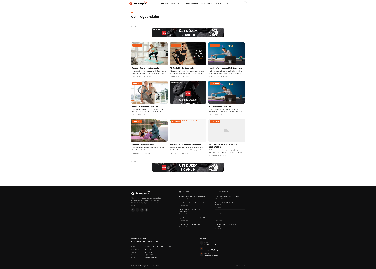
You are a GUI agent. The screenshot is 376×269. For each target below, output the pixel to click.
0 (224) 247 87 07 (210, 244)
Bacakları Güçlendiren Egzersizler (146, 68)
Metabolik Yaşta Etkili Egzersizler (145, 106)
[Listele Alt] (188, 167)
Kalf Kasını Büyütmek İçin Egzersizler (185, 145)
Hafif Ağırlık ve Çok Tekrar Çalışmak (191, 224)
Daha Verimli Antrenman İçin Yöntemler (192, 203)
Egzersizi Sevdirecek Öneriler (144, 145)
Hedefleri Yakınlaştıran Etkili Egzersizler (225, 68)
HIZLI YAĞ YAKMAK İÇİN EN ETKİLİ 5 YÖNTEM (227, 204)
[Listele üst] (188, 32)
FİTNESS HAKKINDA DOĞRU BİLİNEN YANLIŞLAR (227, 225)
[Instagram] (142, 210)
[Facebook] (133, 210)
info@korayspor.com (211, 255)
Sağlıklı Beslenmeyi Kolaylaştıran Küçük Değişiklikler (192, 210)
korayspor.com (240, 266)
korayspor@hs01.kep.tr (212, 250)
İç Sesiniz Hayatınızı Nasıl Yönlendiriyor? (192, 196)
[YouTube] (146, 210)
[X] (137, 210)
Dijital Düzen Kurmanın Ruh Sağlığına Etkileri (193, 218)
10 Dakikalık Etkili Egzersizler (182, 68)
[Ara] (245, 3)
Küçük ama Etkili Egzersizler (220, 106)
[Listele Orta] (188, 92)
